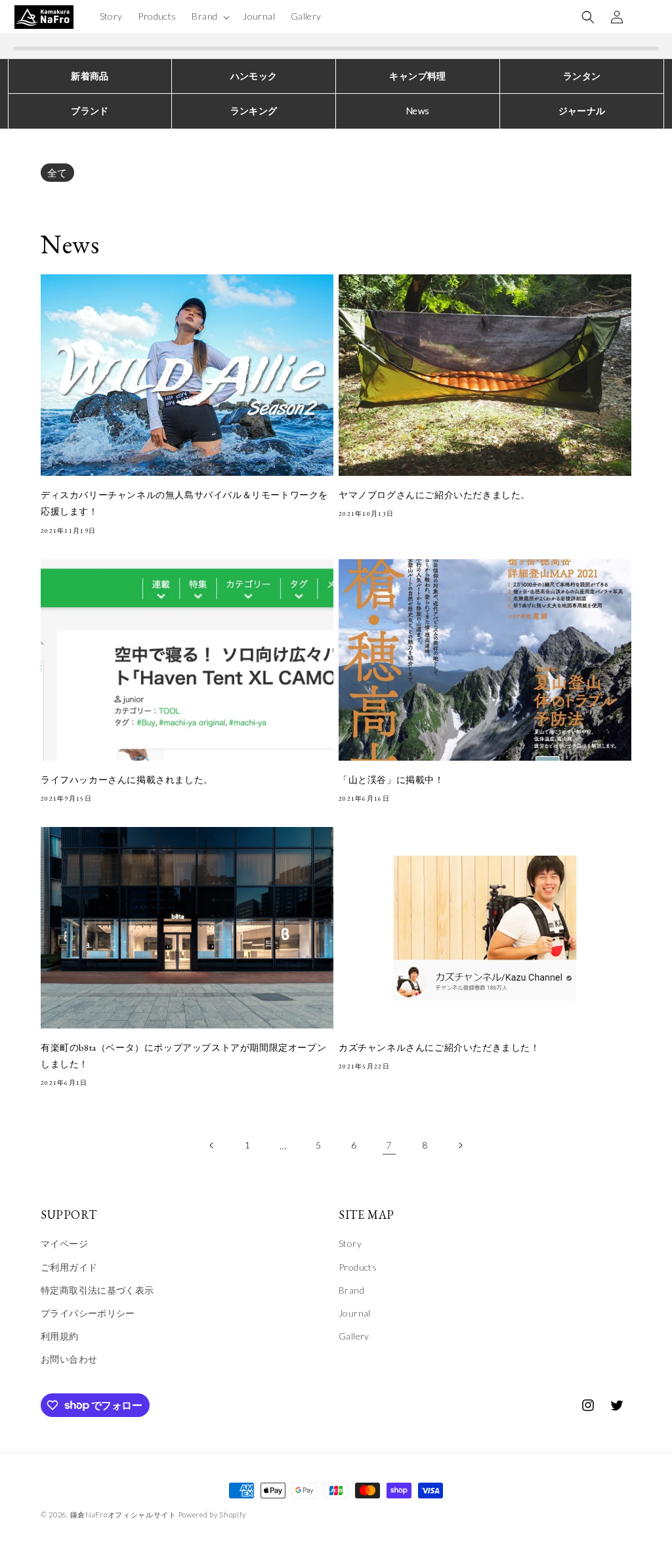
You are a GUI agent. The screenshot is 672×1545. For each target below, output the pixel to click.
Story (350, 1243)
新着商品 (90, 75)
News (418, 110)
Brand (351, 1290)
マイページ (64, 1243)
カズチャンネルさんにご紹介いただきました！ (439, 1047)
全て (57, 173)
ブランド (90, 110)
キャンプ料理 (417, 75)
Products (358, 1267)
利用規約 (60, 1336)
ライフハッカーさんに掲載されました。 (127, 780)
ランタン (582, 75)
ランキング (254, 110)
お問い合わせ (69, 1359)
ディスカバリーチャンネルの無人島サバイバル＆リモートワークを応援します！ (184, 503)
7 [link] (389, 1145)
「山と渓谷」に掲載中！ (391, 780)
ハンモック (254, 75)
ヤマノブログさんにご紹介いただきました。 (434, 495)
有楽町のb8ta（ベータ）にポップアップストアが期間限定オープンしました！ (183, 1056)
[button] (209, 16)
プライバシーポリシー (88, 1313)
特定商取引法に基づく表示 (97, 1290)
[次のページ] (460, 1145)
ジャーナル (582, 110)
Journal (355, 1313)
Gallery (354, 1336)
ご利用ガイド (69, 1267)
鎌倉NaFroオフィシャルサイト (123, 1514)
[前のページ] (212, 1145)
